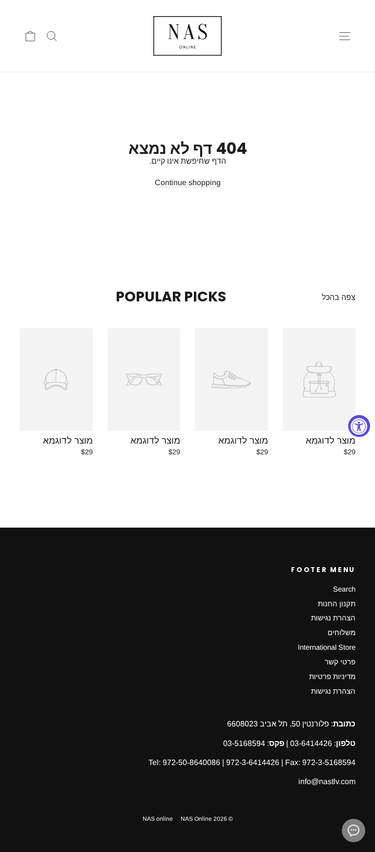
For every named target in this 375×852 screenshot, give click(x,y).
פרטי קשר (340, 662)
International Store (326, 647)
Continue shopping (188, 182)
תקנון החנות (336, 604)
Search (344, 589)
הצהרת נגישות (333, 618)
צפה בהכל (338, 297)
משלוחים (341, 633)
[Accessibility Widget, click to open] (359, 426)
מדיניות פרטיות (332, 677)
